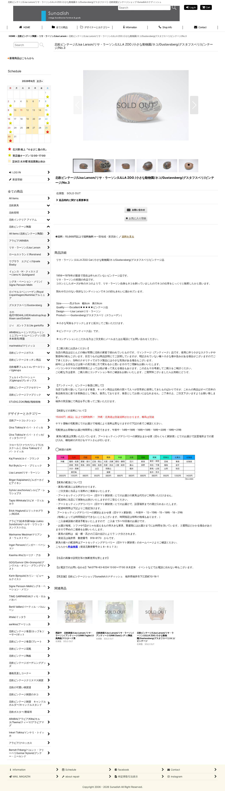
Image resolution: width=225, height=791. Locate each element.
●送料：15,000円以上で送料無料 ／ (94, 236)
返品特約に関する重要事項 (73, 199)
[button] (77, 105)
